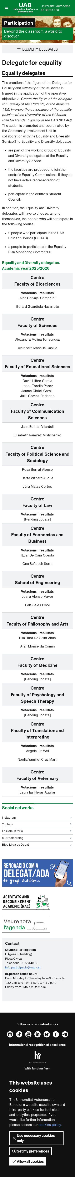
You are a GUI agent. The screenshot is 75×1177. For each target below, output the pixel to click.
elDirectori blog (13, 838)
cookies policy (50, 1125)
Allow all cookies (30, 1161)
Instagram (9, 817)
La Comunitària (12, 831)
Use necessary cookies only (36, 1138)
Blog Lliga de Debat (15, 844)
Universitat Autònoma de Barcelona (55, 8)
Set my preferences (33, 1151)
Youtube (7, 824)
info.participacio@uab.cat (23, 967)
